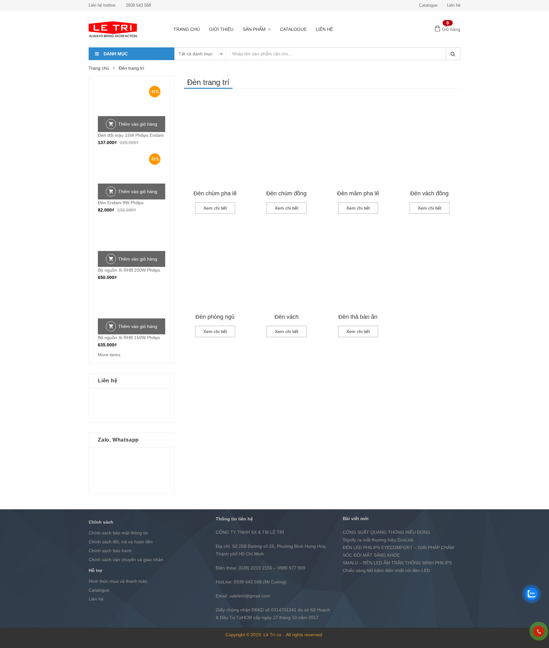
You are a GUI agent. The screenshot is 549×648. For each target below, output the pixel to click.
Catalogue (428, 5)
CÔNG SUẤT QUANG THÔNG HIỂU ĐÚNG (386, 532)
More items (109, 354)
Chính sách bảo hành (110, 550)
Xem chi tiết (215, 208)
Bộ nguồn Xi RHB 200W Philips (129, 270)
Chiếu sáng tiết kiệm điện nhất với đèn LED (386, 570)
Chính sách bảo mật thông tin (118, 532)
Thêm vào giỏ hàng (137, 124)
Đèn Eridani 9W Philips (121, 202)
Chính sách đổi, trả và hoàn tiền (121, 541)
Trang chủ (186, 29)
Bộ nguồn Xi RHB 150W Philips (129, 337)
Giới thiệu (221, 29)
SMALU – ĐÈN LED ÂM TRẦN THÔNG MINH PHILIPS (397, 562)
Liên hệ (453, 5)
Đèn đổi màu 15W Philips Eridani (131, 135)
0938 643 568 (138, 5)
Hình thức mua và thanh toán (118, 581)
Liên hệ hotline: (103, 5)
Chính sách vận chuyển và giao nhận (126, 559)
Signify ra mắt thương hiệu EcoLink (378, 539)
